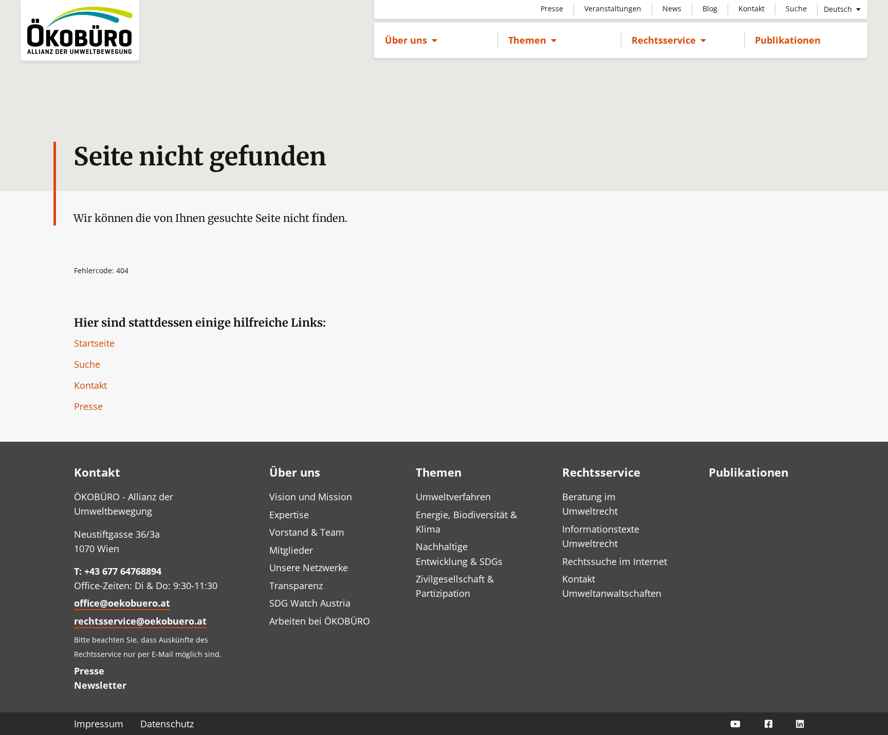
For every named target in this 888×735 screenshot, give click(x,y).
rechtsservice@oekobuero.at (140, 621)
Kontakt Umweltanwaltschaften (611, 586)
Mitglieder (291, 550)
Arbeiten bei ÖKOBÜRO (319, 621)
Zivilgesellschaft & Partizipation (455, 586)
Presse (552, 8)
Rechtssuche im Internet (614, 561)
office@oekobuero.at (122, 603)
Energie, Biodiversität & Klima (466, 521)
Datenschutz (167, 724)
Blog (709, 8)
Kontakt (751, 8)
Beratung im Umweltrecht (590, 504)
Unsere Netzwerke (308, 567)
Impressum (98, 724)
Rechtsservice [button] (669, 39)
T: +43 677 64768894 (117, 571)
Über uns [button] (411, 39)
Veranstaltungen (612, 8)
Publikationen (788, 40)
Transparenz (296, 585)
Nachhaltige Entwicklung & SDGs (459, 553)
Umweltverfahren (453, 497)
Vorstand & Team (306, 532)
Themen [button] (532, 39)
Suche (796, 8)
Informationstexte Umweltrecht (600, 536)
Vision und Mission (310, 497)
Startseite (94, 343)
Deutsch (839, 9)
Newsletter (100, 685)
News (671, 8)
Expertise (289, 514)
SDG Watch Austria (309, 603)
